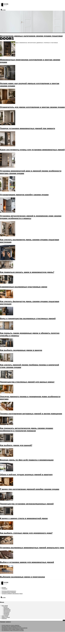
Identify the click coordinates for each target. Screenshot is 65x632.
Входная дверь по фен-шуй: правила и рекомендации (27, 460)
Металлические (7, 610)
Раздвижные (6, 613)
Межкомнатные (7, 609)
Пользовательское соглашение (9, 592)
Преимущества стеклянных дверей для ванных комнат (27, 382)
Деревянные (6, 608)
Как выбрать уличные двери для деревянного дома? (26, 533)
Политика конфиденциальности (9, 591)
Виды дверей (5, 605)
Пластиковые (7, 612)
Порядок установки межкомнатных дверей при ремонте (27, 128)
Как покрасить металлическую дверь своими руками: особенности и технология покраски (26, 429)
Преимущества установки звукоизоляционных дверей (27, 503)
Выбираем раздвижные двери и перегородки (22, 577)
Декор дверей (5, 616)
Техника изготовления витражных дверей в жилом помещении (31, 413)
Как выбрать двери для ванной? (16, 445)
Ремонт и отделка (6, 617)
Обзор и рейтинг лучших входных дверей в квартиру (26, 474)
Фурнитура (4, 618)
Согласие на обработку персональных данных (12, 593)
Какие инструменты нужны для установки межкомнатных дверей (32, 149)
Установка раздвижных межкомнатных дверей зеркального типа (32, 547)
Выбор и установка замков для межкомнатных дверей (27, 562)
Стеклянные (6, 614)
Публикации (4, 588)
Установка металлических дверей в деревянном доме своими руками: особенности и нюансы (30, 217)
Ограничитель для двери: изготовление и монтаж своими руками (32, 107)
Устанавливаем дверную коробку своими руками (24, 194)
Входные (6, 607)
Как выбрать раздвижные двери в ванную (21, 350)
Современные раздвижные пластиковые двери (23, 286)
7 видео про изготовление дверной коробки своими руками (29, 489)
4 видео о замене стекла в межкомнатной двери (24, 518)
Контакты (4, 587)
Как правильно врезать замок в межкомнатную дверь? (27, 272)
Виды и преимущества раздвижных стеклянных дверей (28, 318)
